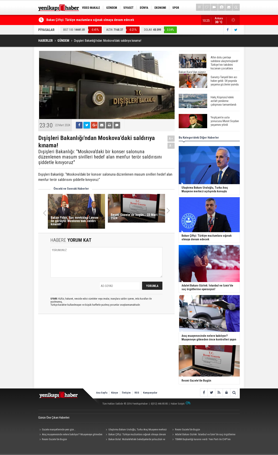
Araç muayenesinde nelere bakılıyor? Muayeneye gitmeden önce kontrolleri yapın (70, 435)
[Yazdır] (109, 125)
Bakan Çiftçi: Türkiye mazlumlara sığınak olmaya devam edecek (90, 20)
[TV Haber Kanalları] (206, 7)
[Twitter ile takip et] (236, 29)
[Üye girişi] (226, 392)
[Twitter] (86, 125)
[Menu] (199, 7)
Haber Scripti (178, 403)
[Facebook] (79, 125)
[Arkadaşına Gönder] (102, 125)
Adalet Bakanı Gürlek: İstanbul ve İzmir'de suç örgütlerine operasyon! (203, 435)
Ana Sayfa (101, 392)
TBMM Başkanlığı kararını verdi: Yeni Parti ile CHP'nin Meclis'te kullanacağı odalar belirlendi (200, 440)
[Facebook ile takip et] (227, 29)
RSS (137, 392)
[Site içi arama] (236, 7)
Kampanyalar (150, 392)
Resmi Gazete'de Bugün (187, 429)
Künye (114, 392)
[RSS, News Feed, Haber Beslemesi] (219, 392)
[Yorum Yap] (117, 125)
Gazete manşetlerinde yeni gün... (59, 429)
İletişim (126, 392)
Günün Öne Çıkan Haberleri (53, 417)
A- (171, 146)
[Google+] (94, 125)
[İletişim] (228, 7)
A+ (171, 138)
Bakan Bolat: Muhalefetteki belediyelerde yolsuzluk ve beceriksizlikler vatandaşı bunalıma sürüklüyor (135, 440)
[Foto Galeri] (221, 7)
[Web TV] (214, 7)
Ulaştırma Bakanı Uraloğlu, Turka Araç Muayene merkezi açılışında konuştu (136, 430)
